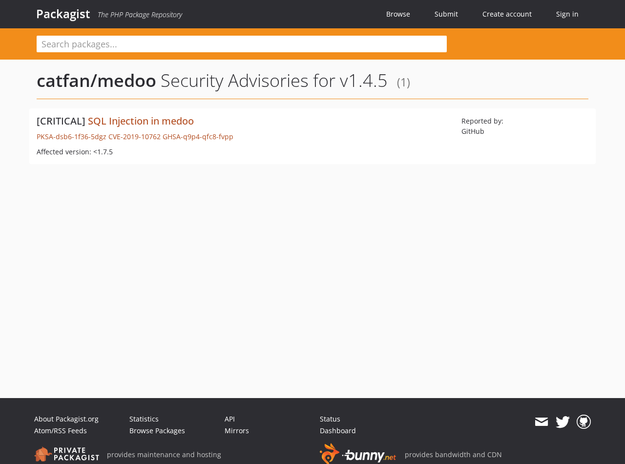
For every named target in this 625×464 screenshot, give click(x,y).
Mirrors (237, 430)
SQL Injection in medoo (141, 120)
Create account (507, 14)
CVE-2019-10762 (134, 136)
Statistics (144, 418)
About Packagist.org (66, 418)
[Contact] (541, 422)
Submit (446, 14)
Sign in (567, 14)
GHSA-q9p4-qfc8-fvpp (198, 136)
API (230, 418)
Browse (398, 14)
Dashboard (338, 430)
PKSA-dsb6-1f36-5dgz (71, 136)
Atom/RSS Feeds (60, 430)
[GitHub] (584, 422)
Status (330, 418)
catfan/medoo (96, 80)
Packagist (63, 13)
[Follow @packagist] (563, 422)
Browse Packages (157, 430)
